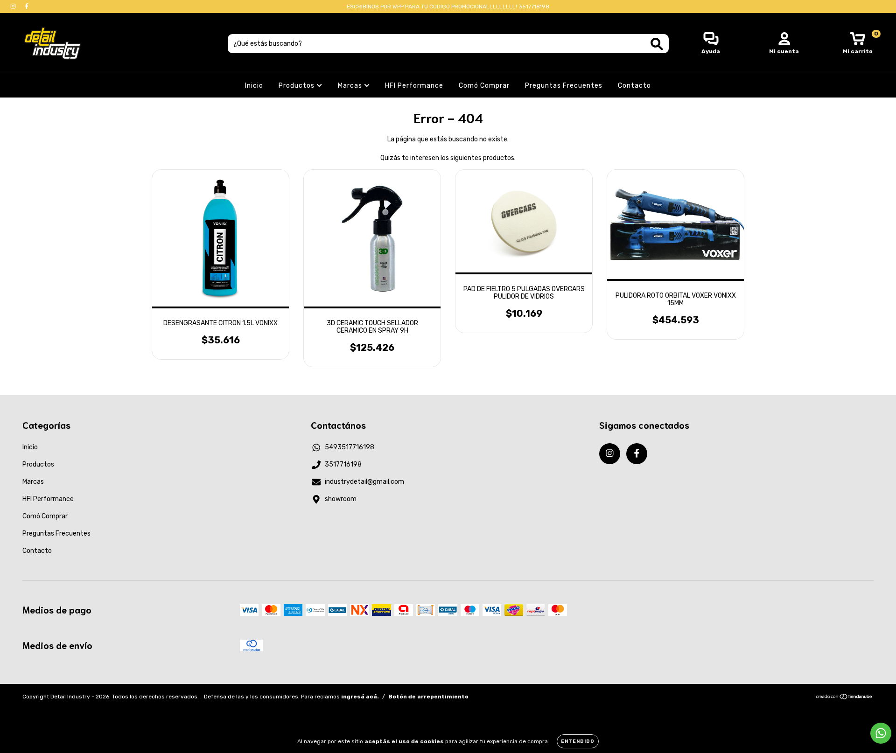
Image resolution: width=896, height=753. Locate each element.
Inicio (254, 86)
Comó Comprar (484, 86)
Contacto (634, 86)
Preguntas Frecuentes (563, 86)
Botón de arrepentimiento (428, 696)
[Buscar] (657, 44)
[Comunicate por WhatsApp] (880, 733)
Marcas (351, 86)
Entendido (578, 741)
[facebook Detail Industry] (27, 6)
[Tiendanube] (844, 698)
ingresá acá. (360, 696)
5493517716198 (349, 447)
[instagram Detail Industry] (14, 6)
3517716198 (343, 464)
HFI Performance (414, 86)
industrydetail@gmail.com (364, 482)
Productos (297, 86)
